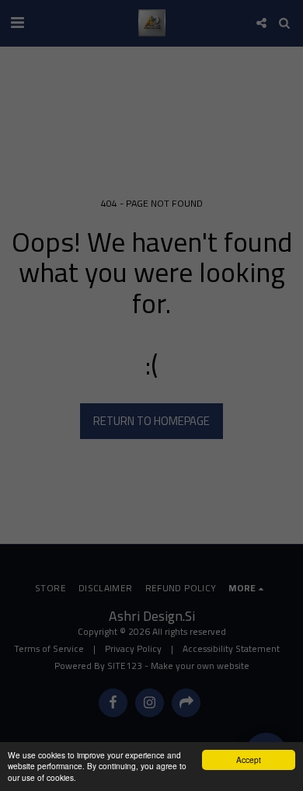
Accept (248, 759)
